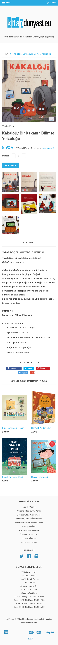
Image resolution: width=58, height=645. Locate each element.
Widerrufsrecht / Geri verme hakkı (29, 522)
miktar (5, 155)
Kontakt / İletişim (29, 538)
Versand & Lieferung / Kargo (29, 511)
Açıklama (28, 242)
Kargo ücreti (48, 148)
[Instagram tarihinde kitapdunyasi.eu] (36, 557)
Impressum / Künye (29, 542)
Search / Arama (29, 507)
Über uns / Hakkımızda (29, 534)
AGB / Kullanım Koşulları (29, 530)
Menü (8, 2)
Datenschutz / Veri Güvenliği (29, 515)
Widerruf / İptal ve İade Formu (29, 518)
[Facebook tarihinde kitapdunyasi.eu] (29, 557)
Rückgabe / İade (29, 526)
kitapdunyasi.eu (29, 619)
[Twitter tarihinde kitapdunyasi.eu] (21, 557)
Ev (6, 53)
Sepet (53, 2)
